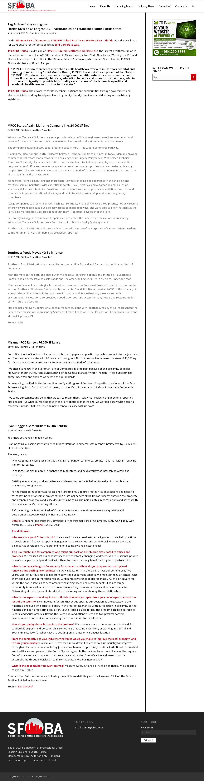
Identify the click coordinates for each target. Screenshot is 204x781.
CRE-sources (43, 777)
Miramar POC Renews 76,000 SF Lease (34, 342)
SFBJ (20, 322)
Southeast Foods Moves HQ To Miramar (35, 253)
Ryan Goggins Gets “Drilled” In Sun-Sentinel (38, 426)
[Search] (193, 6)
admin (54, 33)
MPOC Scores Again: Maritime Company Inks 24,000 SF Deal (49, 125)
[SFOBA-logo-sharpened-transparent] (33, 6)
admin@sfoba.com (93, 727)
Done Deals (35, 33)
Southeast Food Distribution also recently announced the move (46, 228)
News (43, 33)
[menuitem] (91, 6)
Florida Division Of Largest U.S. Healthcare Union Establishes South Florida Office (64, 29)
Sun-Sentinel (25, 686)
